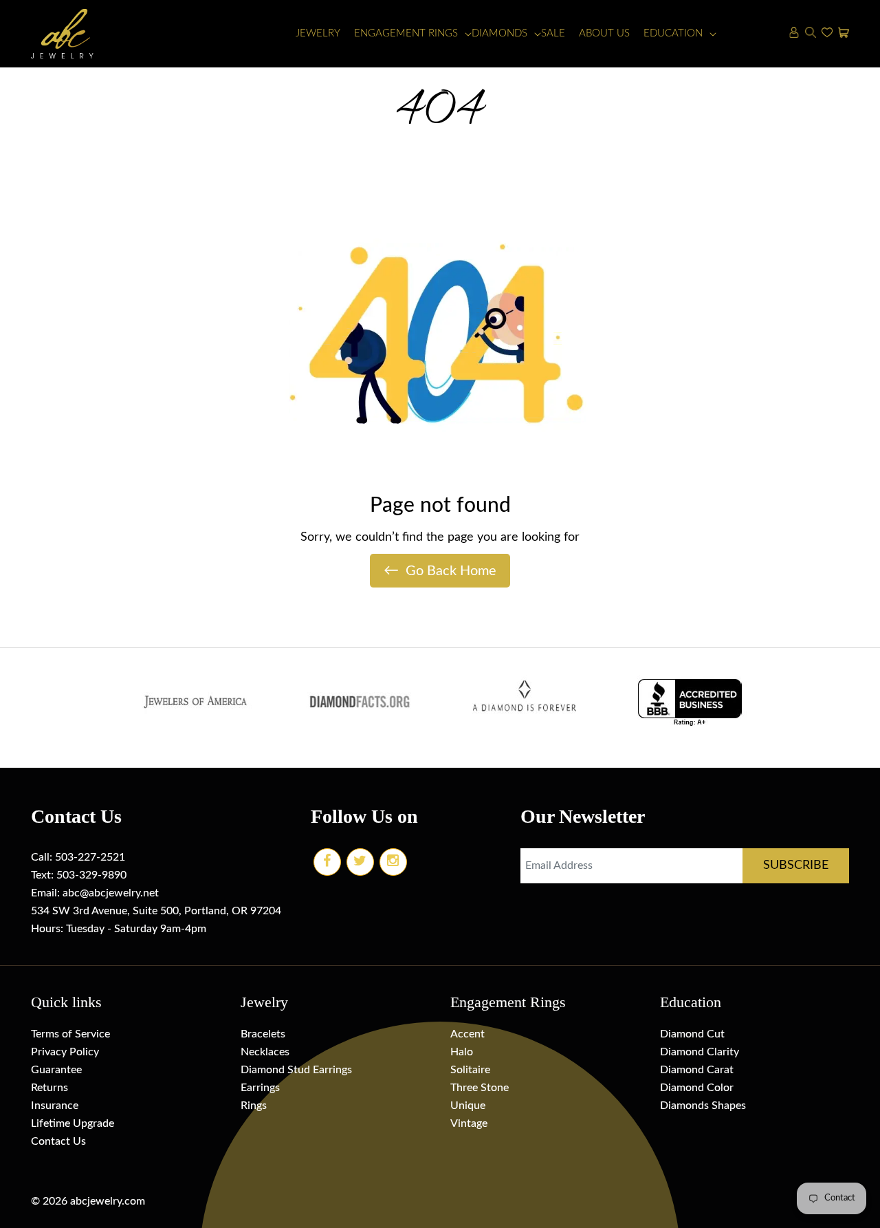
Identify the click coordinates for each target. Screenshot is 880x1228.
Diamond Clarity (699, 1051)
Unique (467, 1105)
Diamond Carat (697, 1069)
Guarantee (56, 1069)
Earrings (260, 1087)
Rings (254, 1105)
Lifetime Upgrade (72, 1123)
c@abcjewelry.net (116, 892)
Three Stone (479, 1087)
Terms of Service (70, 1034)
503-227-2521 (90, 857)
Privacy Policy (65, 1051)
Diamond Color (697, 1087)
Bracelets (263, 1034)
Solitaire (470, 1069)
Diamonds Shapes (703, 1105)
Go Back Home (440, 570)
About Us (604, 33)
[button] (406, 34)
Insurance (54, 1105)
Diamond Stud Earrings (296, 1069)
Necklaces (265, 1051)
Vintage (468, 1123)
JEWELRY (318, 33)
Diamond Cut (692, 1034)
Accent (467, 1034)
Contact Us (58, 1141)
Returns (49, 1087)
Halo (461, 1051)
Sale (553, 33)
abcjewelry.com (107, 1201)
